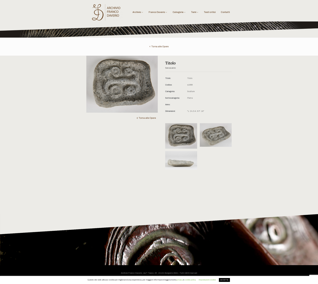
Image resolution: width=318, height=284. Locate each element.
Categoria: (170, 91)
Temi (193, 12)
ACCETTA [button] (224, 280)
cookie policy (190, 280)
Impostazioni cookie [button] (207, 280)
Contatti (225, 12)
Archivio (137, 12)
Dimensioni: (170, 111)
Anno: (167, 104)
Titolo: (168, 78)
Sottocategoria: (172, 98)
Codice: (168, 85)
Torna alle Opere (160, 46)
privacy (180, 280)
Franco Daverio (157, 12)
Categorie (178, 12)
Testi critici (210, 12)
